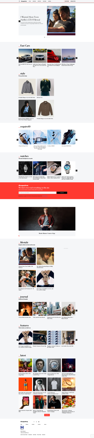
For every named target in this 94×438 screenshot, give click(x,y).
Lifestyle (39, 1)
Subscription (30, 434)
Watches (34, 1)
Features (44, 1)
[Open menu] (20, 1)
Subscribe (67, 1)
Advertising (34, 434)
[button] (19, 21)
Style (30, 1)
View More (47, 414)
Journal (49, 1)
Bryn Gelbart (24, 25)
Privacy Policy (44, 195)
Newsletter (43, 434)
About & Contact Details (24, 434)
